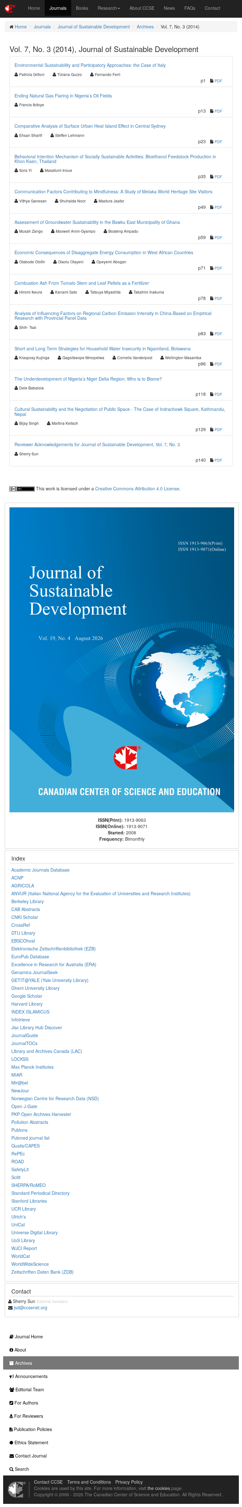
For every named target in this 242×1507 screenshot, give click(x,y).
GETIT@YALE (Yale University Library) (50, 980)
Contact (212, 8)
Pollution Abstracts (29, 1122)
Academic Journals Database (40, 870)
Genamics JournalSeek (34, 972)
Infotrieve (20, 1019)
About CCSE (142, 8)
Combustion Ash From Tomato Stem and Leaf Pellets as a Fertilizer (81, 283)
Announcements (31, 1376)
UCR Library (23, 1209)
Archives (145, 26)
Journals (57, 8)
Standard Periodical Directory (40, 1193)
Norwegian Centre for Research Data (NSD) (55, 1098)
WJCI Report (24, 1248)
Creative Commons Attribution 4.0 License (137, 488)
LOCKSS (19, 1059)
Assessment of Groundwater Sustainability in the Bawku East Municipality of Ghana (97, 222)
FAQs (189, 8)
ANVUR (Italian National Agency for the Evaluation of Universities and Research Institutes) (101, 893)
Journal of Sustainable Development (94, 26)
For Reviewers (28, 1416)
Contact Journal (30, 1455)
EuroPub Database (30, 956)
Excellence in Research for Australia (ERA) (53, 964)
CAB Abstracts (25, 909)
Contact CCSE (48, 1482)
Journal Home (28, 1336)
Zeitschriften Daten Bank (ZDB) (42, 1272)
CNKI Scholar (24, 917)
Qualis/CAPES (25, 1145)
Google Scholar (26, 996)
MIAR (16, 1075)
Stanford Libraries (29, 1201)
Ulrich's (18, 1216)
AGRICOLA (22, 885)
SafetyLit (20, 1169)
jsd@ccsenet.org (30, 1307)
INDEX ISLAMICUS (30, 1011)
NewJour (20, 1090)
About (19, 1349)
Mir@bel (19, 1082)
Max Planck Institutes (32, 1067)
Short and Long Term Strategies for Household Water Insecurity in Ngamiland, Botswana (102, 348)
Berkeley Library (27, 901)
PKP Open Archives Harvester (41, 1114)
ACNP (17, 877)
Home (34, 8)
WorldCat (20, 1256)
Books (82, 8)
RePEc (18, 1153)
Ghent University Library (35, 988)
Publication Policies (32, 1429)
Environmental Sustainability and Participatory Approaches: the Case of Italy (90, 65)
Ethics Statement (30, 1442)
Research (107, 8)
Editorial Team (29, 1389)
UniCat (18, 1224)
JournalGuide (24, 1035)
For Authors (25, 1402)
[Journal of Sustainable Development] (121, 659)
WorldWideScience (30, 1264)
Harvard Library (27, 1004)
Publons (19, 1130)
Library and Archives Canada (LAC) (46, 1051)
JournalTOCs (24, 1043)
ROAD (17, 1161)
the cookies (158, 1488)
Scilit (15, 1177)
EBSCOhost (23, 940)
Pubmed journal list (30, 1138)
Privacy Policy (129, 1482)
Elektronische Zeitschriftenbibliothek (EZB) (53, 948)
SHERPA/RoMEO (28, 1185)
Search (21, 1469)
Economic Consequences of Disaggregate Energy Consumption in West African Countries (103, 252)
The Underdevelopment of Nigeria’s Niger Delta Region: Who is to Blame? (88, 379)
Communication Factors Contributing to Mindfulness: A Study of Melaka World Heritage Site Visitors (113, 191)
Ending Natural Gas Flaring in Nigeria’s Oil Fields (63, 95)
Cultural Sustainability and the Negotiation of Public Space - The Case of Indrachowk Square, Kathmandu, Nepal (119, 411)
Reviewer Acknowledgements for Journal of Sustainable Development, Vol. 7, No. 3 (97, 444)
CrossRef (20, 925)
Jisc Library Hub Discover (36, 1027)
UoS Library (23, 1240)
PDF (218, 80)
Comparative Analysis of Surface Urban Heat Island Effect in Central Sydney (90, 126)
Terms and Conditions (89, 1482)
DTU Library (23, 933)
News (169, 8)
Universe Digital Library (34, 1232)
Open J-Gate (24, 1106)
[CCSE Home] (10, 8)
